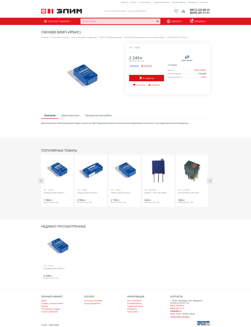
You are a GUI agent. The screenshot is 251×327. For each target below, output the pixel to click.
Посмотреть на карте (179, 316)
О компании (144, 2)
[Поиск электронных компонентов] (203, 323)
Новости (124, 2)
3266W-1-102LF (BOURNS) (156, 193)
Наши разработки (137, 11)
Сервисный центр (162, 2)
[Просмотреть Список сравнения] (183, 12)
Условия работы (178, 2)
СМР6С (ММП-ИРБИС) (120, 193)
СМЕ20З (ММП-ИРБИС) (87, 193)
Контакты (204, 2)
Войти (44, 300)
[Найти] (157, 21)
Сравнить (155, 84)
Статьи (133, 2)
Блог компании (134, 300)
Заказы (44, 306)
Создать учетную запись (52, 303)
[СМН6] (81, 76)
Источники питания (115, 11)
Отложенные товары (50, 309)
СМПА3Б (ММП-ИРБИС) (53, 193)
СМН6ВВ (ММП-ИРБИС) (53, 268)
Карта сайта (132, 311)
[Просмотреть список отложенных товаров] (176, 12)
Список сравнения (49, 311)
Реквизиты (193, 2)
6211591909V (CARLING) (188, 193)
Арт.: (131, 47)
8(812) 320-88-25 (200, 9)
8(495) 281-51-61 (200, 12)
